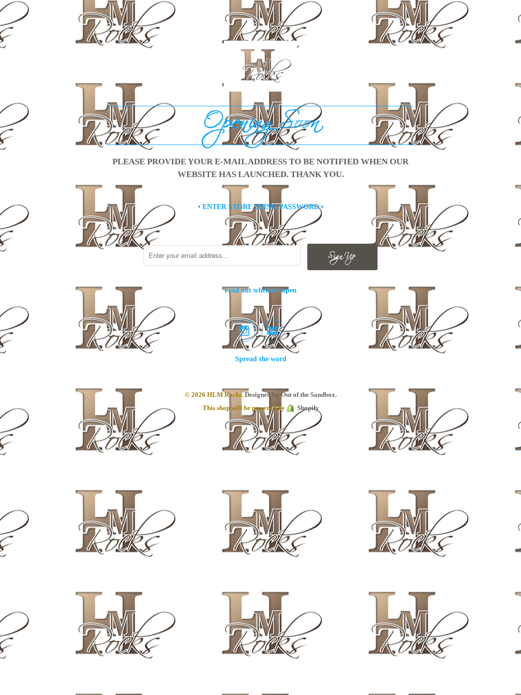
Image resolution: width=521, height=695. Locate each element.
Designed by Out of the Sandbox (290, 394)
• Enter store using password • (261, 207)
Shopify (308, 408)
